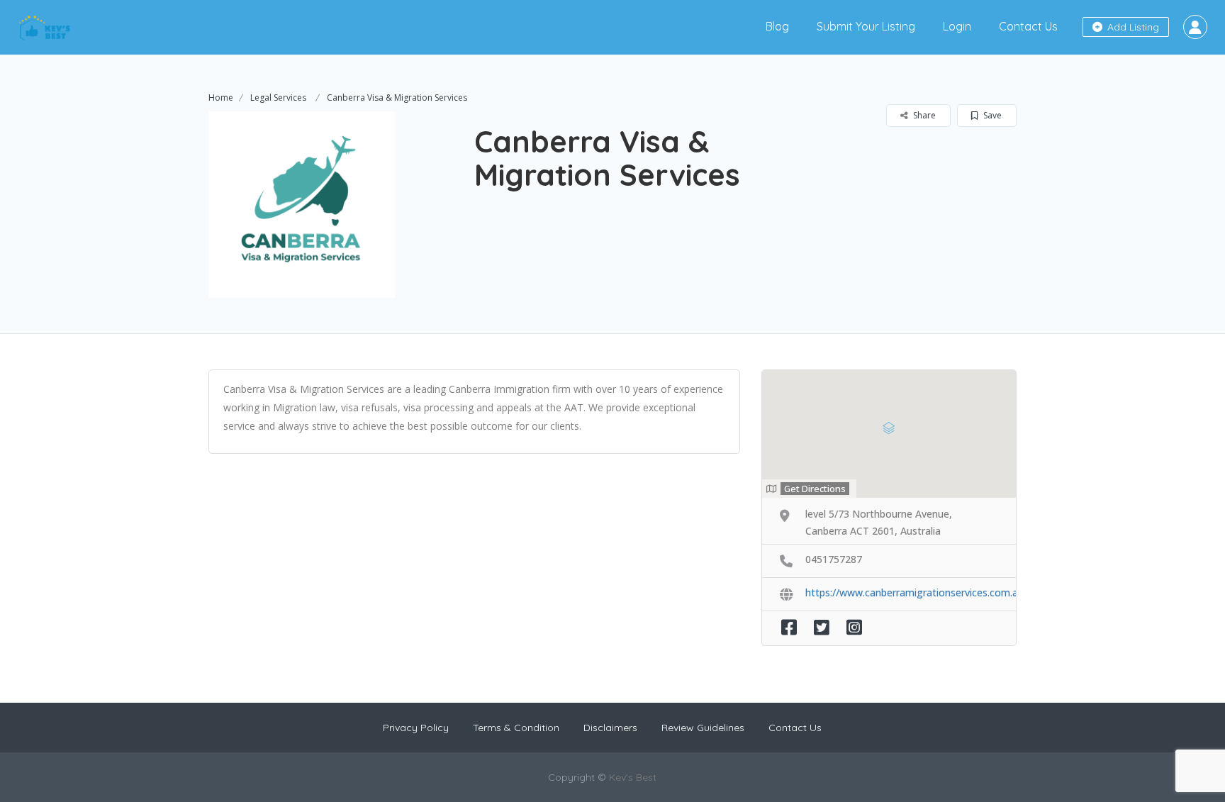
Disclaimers (610, 727)
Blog (777, 26)
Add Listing (1131, 27)
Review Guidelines (702, 727)
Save (991, 115)
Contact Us (1028, 26)
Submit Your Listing (866, 26)
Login (957, 26)
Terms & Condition (516, 727)
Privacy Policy (416, 727)
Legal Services (278, 97)
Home (220, 97)
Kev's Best (632, 777)
